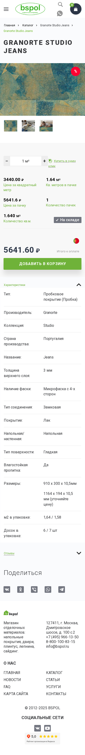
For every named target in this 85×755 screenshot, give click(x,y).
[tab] (42, 285)
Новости (12, 680)
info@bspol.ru (57, 646)
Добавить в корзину (42, 264)
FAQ (7, 687)
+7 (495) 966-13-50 (62, 637)
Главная (12, 672)
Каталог (54, 672)
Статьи (53, 680)
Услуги (53, 687)
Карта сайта (16, 694)
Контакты (56, 694)
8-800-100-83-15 (60, 641)
